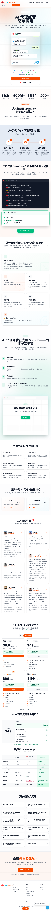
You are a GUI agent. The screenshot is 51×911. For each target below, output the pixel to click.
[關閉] (48, 903)
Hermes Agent (40, 2)
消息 (27, 887)
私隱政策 (41, 887)
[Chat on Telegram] (47, 907)
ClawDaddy (8, 5)
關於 (27, 889)
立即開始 (25, 417)
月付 (21, 635)
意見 (27, 901)
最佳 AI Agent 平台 (30, 899)
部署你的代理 (16, 5)
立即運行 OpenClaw (25, 231)
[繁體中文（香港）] (2, 5)
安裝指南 (28, 893)
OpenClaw (31, 2)
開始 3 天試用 (13, 656)
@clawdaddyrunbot (12, 220)
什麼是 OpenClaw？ (30, 891)
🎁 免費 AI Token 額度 (25, 83)
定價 (47, 2)
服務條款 (41, 889)
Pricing (14, 891)
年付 (28, 635)
